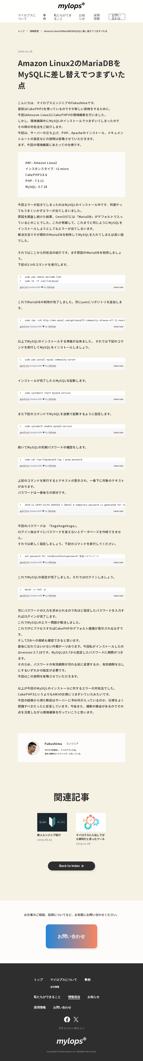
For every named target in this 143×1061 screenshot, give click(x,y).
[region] (71, 279)
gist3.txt (25, 365)
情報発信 (74, 997)
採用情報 (97, 16)
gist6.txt (25, 465)
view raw (118, 287)
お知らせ (82, 16)
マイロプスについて (27, 16)
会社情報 (54, 987)
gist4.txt (25, 399)
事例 (44, 16)
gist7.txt (24, 511)
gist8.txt (25, 562)
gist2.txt (25, 326)
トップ (38, 979)
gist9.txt (25, 595)
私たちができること (63, 16)
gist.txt (24, 287)
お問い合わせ (116, 17)
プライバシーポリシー (71, 1028)
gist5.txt (25, 432)
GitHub (51, 287)
